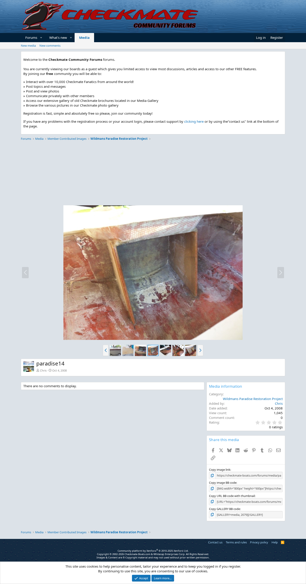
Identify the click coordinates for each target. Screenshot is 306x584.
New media (28, 46)
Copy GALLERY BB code (224, 509)
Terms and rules (236, 542)
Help (275, 542)
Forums (31, 37)
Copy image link (219, 470)
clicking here (194, 121)
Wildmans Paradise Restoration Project (253, 398)
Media (84, 37)
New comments (49, 46)
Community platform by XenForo (153, 550)
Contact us (215, 542)
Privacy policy (259, 542)
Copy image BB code (222, 483)
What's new (58, 37)
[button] (41, 37)
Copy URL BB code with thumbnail (232, 496)
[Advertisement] (153, 173)
